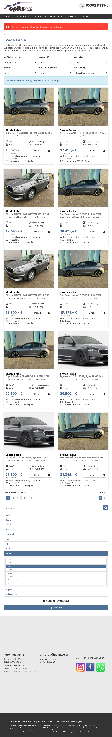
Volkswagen (11, 594)
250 (30, 497)
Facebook (27, 721)
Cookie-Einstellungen (71, 721)
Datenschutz (53, 721)
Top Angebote (22, 16)
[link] (49, 150)
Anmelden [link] (57, 607)
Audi (8, 515)
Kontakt (84, 16)
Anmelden (15, 721)
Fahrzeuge (38, 16)
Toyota (9, 589)
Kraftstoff (44, 57)
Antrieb (7, 67)
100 (24, 497)
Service (70, 16)
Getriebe (78, 57)
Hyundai (10, 534)
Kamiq (10, 570)
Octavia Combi (13, 580)
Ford (8, 529)
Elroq (9, 559)
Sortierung (79, 67)
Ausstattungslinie (48, 67)
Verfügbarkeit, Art (13, 57)
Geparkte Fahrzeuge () (57, 600)
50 (18, 497)
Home (8, 16)
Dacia (8, 524)
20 (13, 497)
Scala (9, 583)
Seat (8, 548)
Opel (8, 544)
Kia (7, 539)
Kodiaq (10, 577)
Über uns (54, 16)
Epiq (9, 563)
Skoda (9, 553)
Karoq (10, 573)
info (5, 34)
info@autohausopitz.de (24, 671)
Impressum (39, 721)
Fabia (10, 566)
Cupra (9, 520)
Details (37, 150)
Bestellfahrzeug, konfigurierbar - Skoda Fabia (29, 126)
